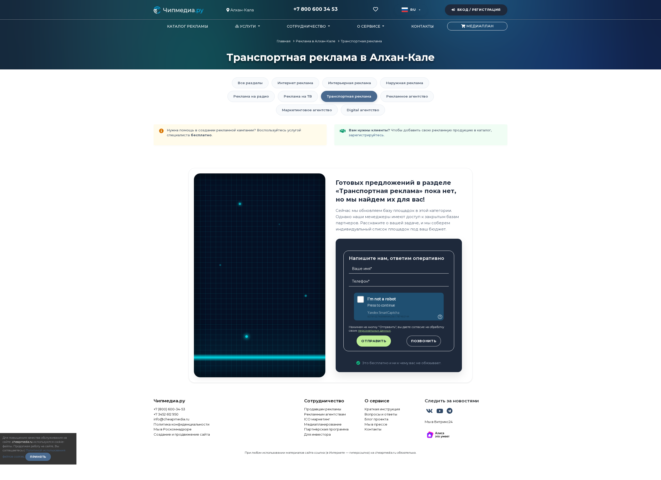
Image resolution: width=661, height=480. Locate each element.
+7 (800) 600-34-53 (169, 409)
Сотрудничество (324, 400)
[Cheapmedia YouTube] (440, 412)
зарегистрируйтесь (366, 135)
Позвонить (423, 341)
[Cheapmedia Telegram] (449, 412)
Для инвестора (317, 434)
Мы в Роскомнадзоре (173, 429)
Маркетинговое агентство (307, 110)
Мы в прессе (376, 424)
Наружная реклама (404, 83)
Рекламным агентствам (325, 414)
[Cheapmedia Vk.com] (430, 412)
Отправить (373, 341)
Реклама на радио (251, 96)
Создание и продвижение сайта (182, 434)
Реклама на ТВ (298, 96)
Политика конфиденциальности (181, 424)
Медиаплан (479, 26)
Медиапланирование (323, 424)
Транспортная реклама (349, 96)
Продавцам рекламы (322, 409)
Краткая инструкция (382, 409)
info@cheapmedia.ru (171, 419)
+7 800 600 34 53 (315, 9)
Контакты (422, 26)
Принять (38, 457)
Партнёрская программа (326, 429)
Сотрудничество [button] (307, 26)
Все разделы (250, 83)
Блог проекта (376, 419)
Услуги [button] (248, 26)
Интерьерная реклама (349, 83)
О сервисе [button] (369, 26)
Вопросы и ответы (381, 414)
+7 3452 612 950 (166, 414)
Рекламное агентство (407, 96)
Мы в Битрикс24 (439, 422)
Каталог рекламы (187, 26)
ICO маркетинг (317, 419)
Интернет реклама (295, 83)
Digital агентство (363, 110)
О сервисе (377, 400)
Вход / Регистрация (479, 10)
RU (413, 10)
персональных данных (374, 330)
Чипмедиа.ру (169, 400)
